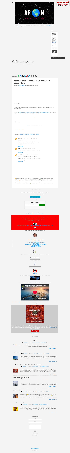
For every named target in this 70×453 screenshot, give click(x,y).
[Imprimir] (33, 76)
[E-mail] (31, 76)
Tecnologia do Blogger (35, 448)
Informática (27, 134)
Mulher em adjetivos (17, 390)
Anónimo (20, 138)
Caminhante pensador (18, 352)
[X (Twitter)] (23, 76)
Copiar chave (42, 204)
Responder (20, 146)
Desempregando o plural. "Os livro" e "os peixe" (36, 242)
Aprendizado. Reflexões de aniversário (21, 377)
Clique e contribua (35, 197)
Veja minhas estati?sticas (35, 333)
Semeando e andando (36, 245)
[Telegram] (29, 76)
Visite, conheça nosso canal (17, 301)
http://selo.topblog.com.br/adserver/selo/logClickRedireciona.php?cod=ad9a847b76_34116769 (33, 112)
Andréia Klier (20, 154)
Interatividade (32, 134)
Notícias (37, 134)
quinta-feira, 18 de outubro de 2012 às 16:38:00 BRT (30, 154)
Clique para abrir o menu (58, 57)
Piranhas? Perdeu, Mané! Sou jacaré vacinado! (36, 239)
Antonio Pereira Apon (26, 217)
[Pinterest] (27, 76)
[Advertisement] (47, 67)
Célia (19, 148)
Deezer (36, 213)
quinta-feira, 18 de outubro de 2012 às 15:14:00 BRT (28, 148)
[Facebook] (21, 76)
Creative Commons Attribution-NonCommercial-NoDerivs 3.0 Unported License (40, 225)
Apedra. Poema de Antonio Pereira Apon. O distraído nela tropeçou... (28, 364)
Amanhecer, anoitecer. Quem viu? (36, 240)
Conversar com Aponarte (54, 51)
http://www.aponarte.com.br (19, 129)
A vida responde (36, 243)
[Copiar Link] (36, 76)
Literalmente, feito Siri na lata (36, 246)
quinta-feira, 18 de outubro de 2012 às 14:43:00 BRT (29, 138)
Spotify (27, 213)
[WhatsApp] (18, 76)
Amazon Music (40, 213)
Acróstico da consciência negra (20, 402)
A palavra (36, 241)
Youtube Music (31, 213)
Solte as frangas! (54, 42)
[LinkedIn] (25, 76)
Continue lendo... (53, 348)
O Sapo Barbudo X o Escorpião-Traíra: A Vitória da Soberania (36, 244)
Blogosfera (21, 134)
